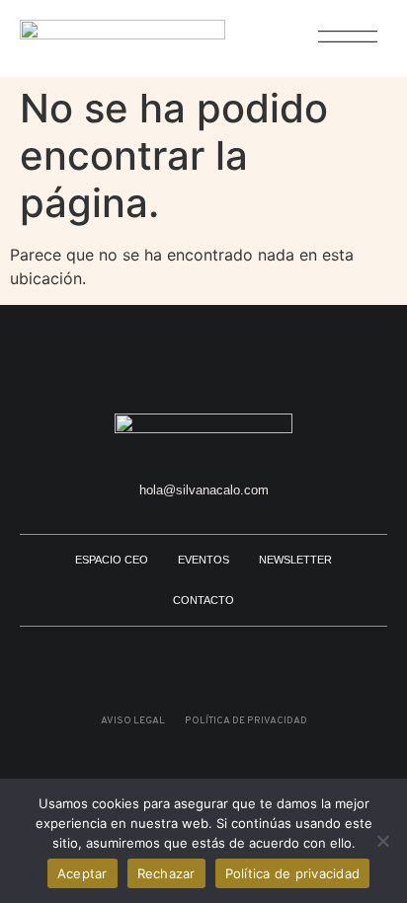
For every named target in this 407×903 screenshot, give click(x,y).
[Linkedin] (225, 671)
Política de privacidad (293, 873)
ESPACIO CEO (111, 559)
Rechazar (166, 873)
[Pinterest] (182, 671)
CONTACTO (203, 600)
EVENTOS (203, 559)
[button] (337, 47)
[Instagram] (138, 671)
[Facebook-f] (269, 671)
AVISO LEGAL (133, 721)
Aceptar (82, 873)
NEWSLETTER (295, 559)
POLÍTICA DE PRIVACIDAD (246, 721)
